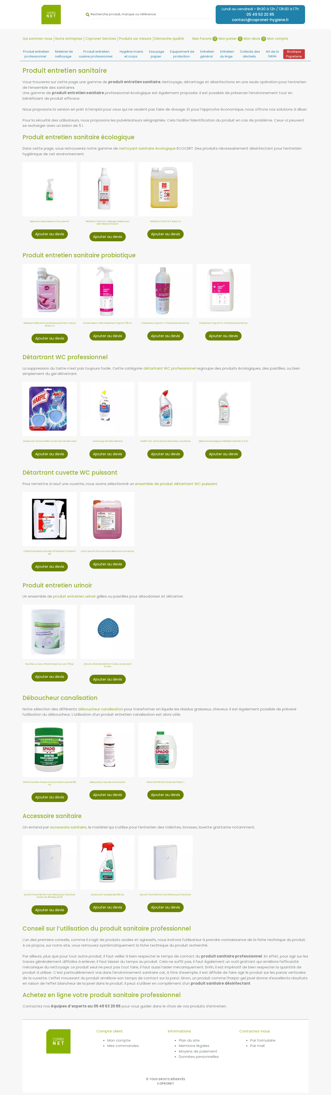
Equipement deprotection (182, 54)
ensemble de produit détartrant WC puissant (176, 483)
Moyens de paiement (198, 1051)
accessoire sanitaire (68, 827)
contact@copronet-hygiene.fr (260, 19)
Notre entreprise (68, 38)
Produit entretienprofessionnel (36, 54)
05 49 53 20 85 (260, 14)
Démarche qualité (169, 38)
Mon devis (254, 38)
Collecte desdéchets (250, 54)
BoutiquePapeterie (294, 54)
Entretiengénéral (207, 54)
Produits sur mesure (135, 38)
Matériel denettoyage (64, 54)
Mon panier (230, 38)
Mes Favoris (204, 38)
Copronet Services (100, 38)
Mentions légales (194, 1045)
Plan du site (189, 1040)
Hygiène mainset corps (131, 54)
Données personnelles (199, 1056)
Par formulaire (263, 1040)
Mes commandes (123, 1045)
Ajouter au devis (49, 233)
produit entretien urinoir (74, 596)
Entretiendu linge (227, 54)
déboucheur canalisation (100, 709)
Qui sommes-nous (37, 38)
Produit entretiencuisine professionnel (95, 54)
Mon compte (277, 38)
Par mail (257, 1045)
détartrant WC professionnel (169, 368)
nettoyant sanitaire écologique (147, 148)
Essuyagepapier (156, 54)
